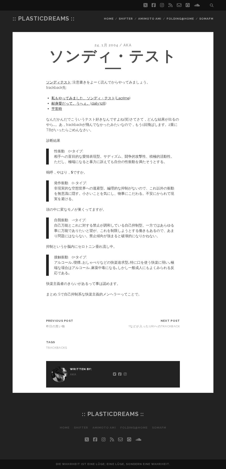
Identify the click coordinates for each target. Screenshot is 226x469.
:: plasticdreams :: (44, 18)
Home (109, 18)
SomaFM (206, 18)
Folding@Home (180, 18)
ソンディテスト (58, 82)
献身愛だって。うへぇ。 (70, 103)
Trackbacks (56, 347)
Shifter (126, 18)
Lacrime (122, 98)
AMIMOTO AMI (149, 18)
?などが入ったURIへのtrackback (154, 326)
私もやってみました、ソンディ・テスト (83, 98)
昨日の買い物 (55, 326)
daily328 (98, 103)
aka (127, 45)
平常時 (56, 109)
